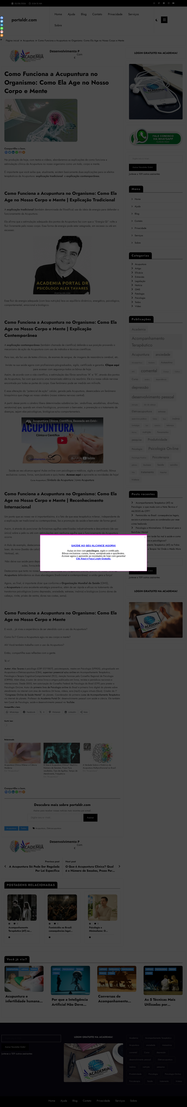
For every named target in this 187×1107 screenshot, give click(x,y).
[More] (1, 35)
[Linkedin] (1, 24)
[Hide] (1, 40)
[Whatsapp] (1, 28)
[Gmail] (1, 31)
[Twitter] (1, 21)
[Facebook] (1, 17)
